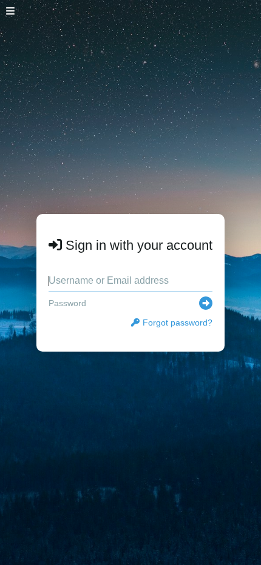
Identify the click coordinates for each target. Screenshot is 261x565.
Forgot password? (177, 322)
